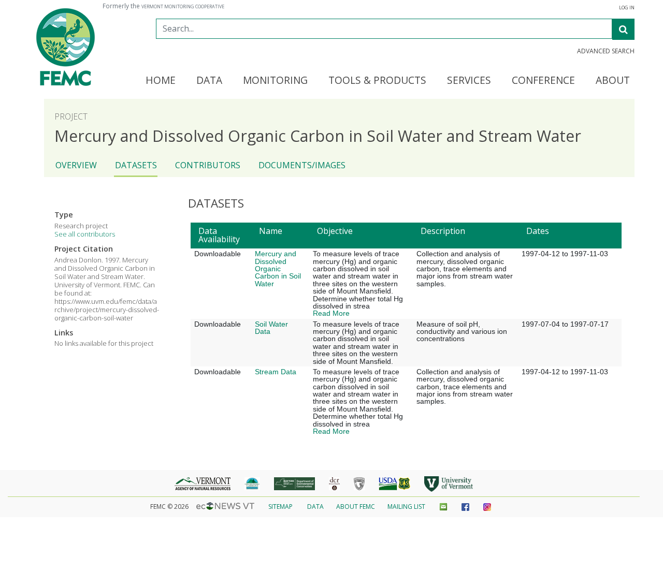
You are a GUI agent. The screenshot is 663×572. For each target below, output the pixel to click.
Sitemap (280, 506)
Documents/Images (301, 165)
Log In (627, 8)
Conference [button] (543, 80)
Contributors (207, 165)
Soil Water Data (271, 327)
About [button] (613, 80)
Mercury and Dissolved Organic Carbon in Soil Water (278, 269)
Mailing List (406, 506)
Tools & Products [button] (377, 80)
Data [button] (209, 80)
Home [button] (161, 80)
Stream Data (275, 372)
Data (315, 506)
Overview (76, 165)
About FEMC (355, 506)
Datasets (136, 165)
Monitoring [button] (275, 80)
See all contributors (84, 234)
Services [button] (469, 80)
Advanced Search (606, 51)
